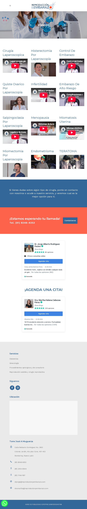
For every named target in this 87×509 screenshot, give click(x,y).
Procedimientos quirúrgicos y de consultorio (27, 368)
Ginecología (14, 363)
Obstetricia (14, 359)
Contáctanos (70, 220)
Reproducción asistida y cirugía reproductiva (27, 372)
